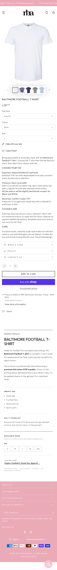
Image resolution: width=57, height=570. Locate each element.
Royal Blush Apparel (24, 553)
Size (4, 133)
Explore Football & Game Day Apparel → (22, 463)
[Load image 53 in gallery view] (35, 90)
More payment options (28, 288)
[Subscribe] (53, 513)
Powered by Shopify (28, 556)
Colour (5, 122)
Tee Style (6, 111)
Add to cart (28, 274)
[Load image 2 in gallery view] (22, 90)
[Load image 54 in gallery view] (42, 90)
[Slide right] (49, 90)
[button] (46, 12)
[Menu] (3, 12)
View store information (15, 304)
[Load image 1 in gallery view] (15, 90)
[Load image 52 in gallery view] (28, 90)
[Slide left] (8, 90)
